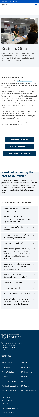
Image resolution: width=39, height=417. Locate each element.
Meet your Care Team (9, 391)
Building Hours (7, 363)
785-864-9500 (6, 356)
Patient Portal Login (8, 372)
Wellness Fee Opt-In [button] (19, 139)
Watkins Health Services (8, 6)
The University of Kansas (11, 412)
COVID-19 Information (9, 381)
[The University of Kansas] (11, 338)
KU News (24, 377)
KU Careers (25, 386)
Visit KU (24, 363)
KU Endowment (26, 372)
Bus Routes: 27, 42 (7, 350)
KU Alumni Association (29, 391)
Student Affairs (5, 4)
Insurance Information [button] (19, 153)
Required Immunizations (10, 386)
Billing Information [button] (19, 146)
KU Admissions (26, 367)
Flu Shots (5, 377)
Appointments (6, 367)
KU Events (24, 381)
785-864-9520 (21, 124)
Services (5, 9)
